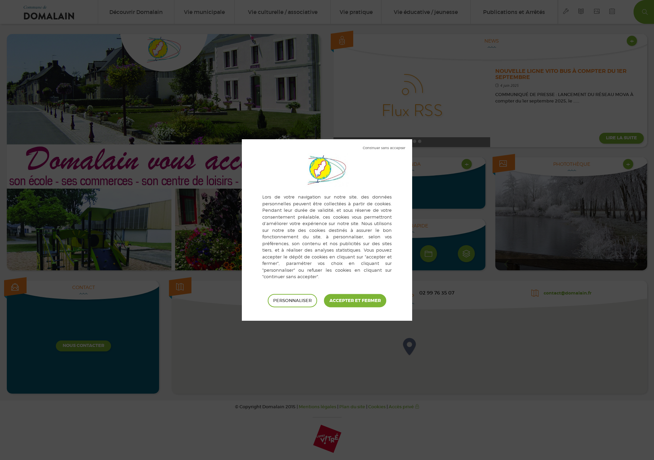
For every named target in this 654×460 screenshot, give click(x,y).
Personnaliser (292, 300)
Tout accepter (355, 300)
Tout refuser (384, 148)
